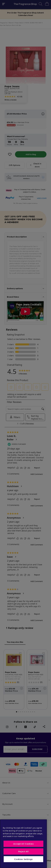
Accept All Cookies (23, 844)
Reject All (23, 851)
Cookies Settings (23, 859)
